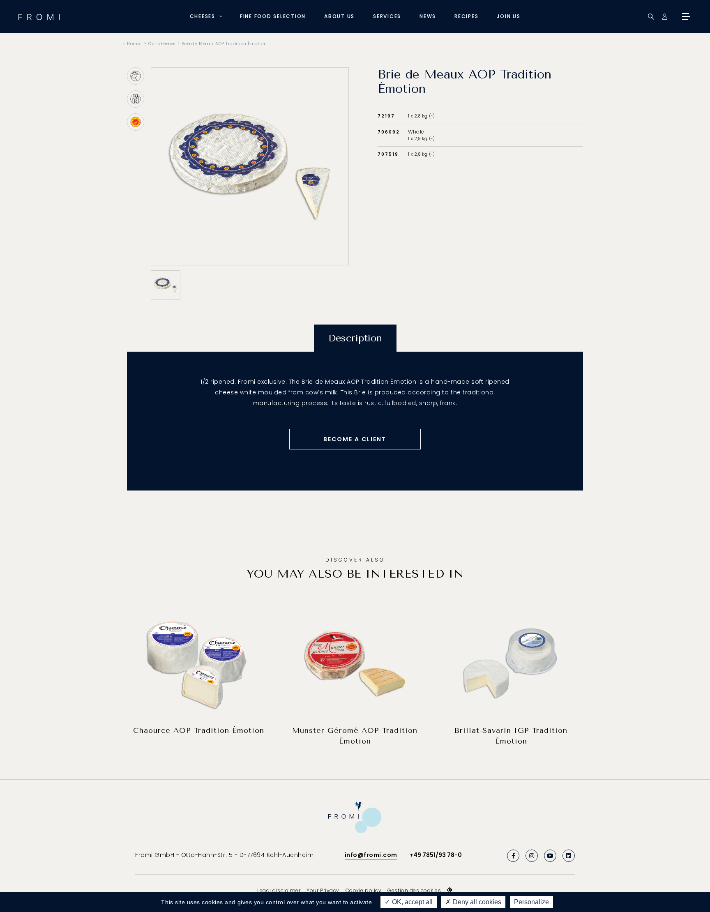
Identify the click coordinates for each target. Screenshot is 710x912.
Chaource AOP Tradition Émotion (198, 730)
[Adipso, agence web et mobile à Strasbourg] (450, 890)
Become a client (354, 439)
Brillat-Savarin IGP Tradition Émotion (510, 736)
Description (355, 338)
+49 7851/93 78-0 (436, 855)
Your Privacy (323, 890)
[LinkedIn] (568, 856)
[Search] (651, 17)
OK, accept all (411, 901)
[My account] (664, 17)
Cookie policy (364, 890)
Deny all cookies (476, 901)
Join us (508, 16)
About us (339, 16)
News (428, 16)
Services (387, 16)
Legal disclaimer (278, 890)
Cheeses (202, 16)
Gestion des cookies (414, 890)
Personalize (531, 901)
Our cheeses (161, 44)
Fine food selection (273, 16)
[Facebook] (513, 856)
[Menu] (685, 16)
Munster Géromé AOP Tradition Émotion (354, 736)
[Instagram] (532, 856)
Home (133, 44)
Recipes (466, 16)
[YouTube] (550, 856)
